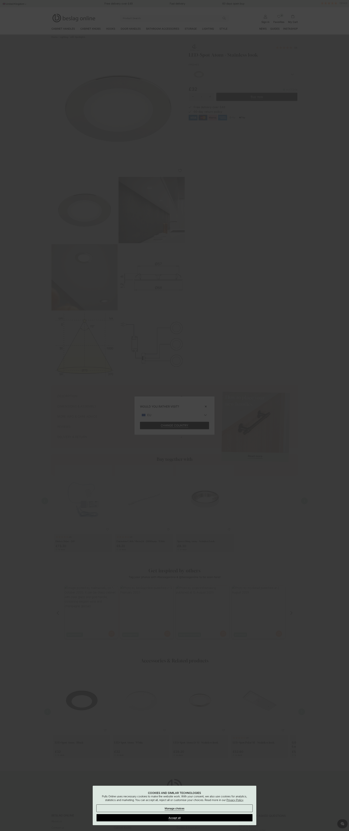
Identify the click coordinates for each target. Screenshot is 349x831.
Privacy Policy (234, 800)
